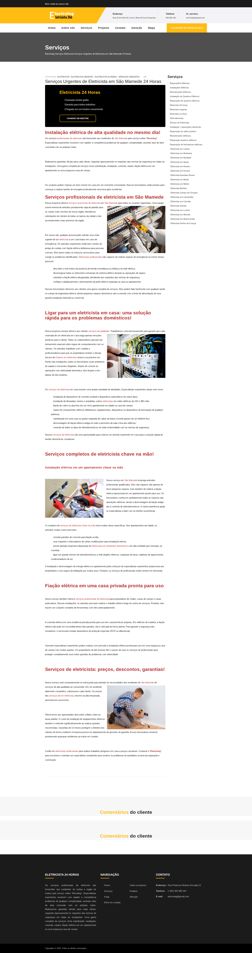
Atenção (136, 27)
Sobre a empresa (138, 885)
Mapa (151, 27)
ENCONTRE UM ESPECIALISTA (187, 28)
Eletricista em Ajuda (179, 162)
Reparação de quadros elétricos (185, 101)
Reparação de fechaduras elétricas (186, 144)
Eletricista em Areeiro (180, 166)
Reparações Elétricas (180, 83)
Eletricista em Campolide (181, 197)
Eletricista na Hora (178, 114)
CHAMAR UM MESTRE (78, 118)
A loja (106, 896)
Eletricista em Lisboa (180, 149)
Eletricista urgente (82, 77)
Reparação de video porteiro (183, 131)
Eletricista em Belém (179, 184)
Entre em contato (112, 902)
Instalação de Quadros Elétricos (184, 96)
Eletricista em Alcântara (181, 153)
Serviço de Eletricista (179, 122)
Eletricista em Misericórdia (182, 219)
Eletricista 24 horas (106, 77)
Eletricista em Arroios (180, 171)
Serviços (86, 27)
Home (52, 27)
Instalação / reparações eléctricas (185, 127)
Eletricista (63, 77)
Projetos (103, 27)
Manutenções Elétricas (180, 92)
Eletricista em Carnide (180, 201)
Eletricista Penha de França (183, 223)
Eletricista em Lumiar (180, 210)
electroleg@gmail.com (195, 18)
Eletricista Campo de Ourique (184, 192)
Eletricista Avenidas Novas (182, 175)
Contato (120, 27)
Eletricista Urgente (178, 109)
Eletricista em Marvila (180, 214)
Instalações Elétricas (179, 87)
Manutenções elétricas (180, 136)
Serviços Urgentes (129, 77)
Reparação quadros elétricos (183, 140)
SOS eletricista (176, 118)
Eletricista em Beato (179, 179)
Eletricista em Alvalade (180, 157)
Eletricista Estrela (178, 206)
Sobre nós (68, 27)
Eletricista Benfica (178, 188)
